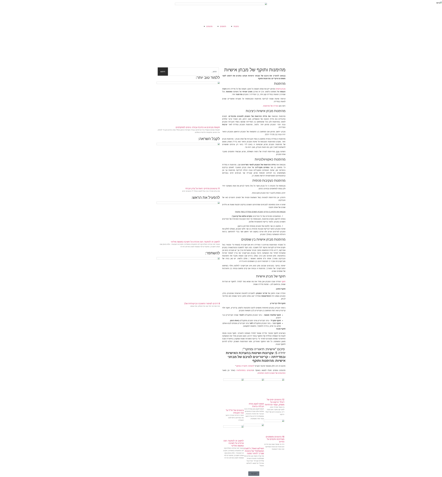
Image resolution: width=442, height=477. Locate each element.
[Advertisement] (221, 46)
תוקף (283, 281)
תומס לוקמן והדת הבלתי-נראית (256, 405)
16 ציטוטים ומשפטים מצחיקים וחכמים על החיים (275, 439)
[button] (253, 473)
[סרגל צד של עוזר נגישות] (439, 3)
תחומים (223, 26)
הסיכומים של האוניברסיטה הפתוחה (271, 373)
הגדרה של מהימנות (270, 106)
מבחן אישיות (280, 89)
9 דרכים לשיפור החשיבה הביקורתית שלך (202, 303)
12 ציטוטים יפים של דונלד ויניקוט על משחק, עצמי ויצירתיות (274, 402)
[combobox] (194, 71)
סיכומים (209, 26)
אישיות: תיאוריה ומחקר (245, 366)
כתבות (236, 26)
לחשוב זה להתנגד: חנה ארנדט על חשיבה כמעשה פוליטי (233, 443)
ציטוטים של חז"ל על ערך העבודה (235, 411)
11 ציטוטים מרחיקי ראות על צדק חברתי (202, 188)
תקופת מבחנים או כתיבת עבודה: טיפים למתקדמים (198, 127)
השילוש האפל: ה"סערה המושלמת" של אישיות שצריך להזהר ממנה (254, 451)
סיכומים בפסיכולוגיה (244, 370)
